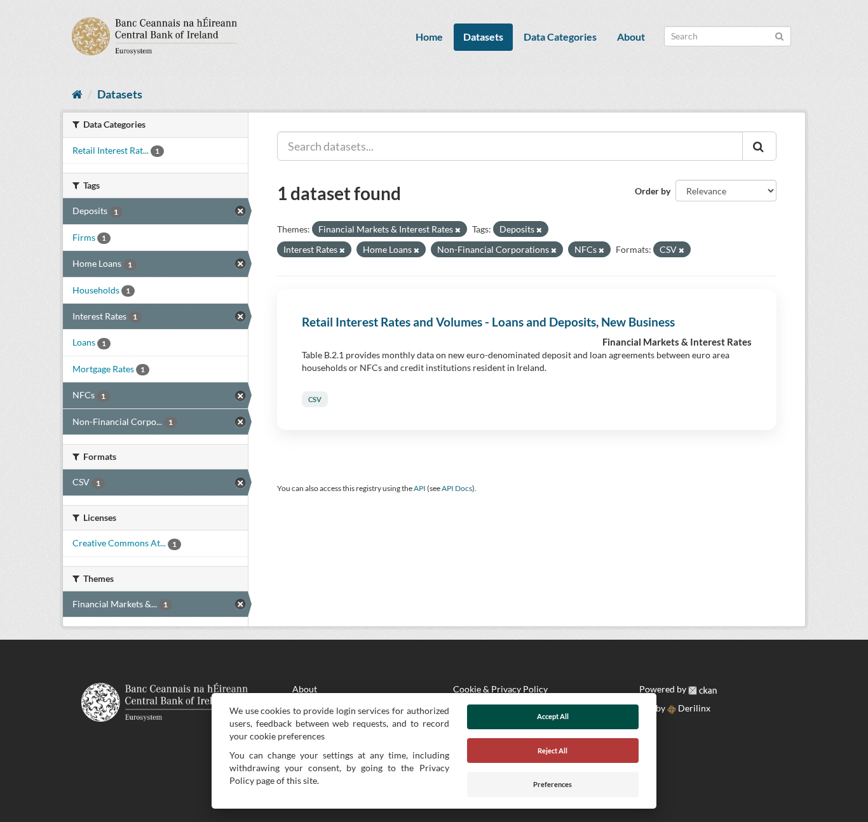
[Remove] (458, 230)
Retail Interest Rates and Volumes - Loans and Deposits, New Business (488, 321)
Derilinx (693, 708)
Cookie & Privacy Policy (500, 689)
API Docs (457, 488)
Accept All (553, 716)
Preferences (552, 784)
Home (429, 36)
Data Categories (560, 36)
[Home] (77, 94)
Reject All (552, 750)
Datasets (483, 36)
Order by (652, 190)
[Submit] (779, 35)
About (631, 36)
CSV (315, 399)
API (420, 488)
